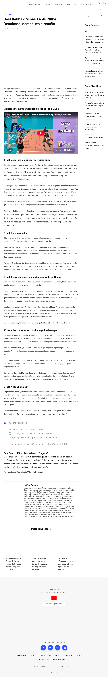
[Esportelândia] (14, 6)
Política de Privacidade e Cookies (54, 660)
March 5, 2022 (60, 443)
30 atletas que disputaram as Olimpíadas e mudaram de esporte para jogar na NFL (94, 49)
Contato (68, 656)
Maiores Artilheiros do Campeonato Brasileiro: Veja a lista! (94, 145)
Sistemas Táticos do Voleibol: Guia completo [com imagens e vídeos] (94, 95)
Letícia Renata (31, 485)
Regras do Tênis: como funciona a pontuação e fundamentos (92, 126)
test (86, 31)
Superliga (8, 14)
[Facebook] (43, 647)
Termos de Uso (82, 656)
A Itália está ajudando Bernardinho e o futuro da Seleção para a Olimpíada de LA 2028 (15, 563)
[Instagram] (57, 647)
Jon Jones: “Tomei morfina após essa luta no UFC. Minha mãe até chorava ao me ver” (94, 39)
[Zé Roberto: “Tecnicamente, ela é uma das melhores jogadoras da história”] (67, 546)
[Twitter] (50, 647)
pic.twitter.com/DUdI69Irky (47, 437)
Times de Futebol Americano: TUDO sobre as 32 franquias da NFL (94, 105)
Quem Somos (21, 656)
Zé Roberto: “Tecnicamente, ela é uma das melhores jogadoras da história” (67, 563)
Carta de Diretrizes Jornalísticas (46, 656)
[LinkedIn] (64, 647)
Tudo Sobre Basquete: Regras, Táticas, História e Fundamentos (93, 116)
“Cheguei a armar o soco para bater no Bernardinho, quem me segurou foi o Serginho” (40, 563)
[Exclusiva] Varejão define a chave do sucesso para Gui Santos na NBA (94, 73)
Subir (54, 672)
